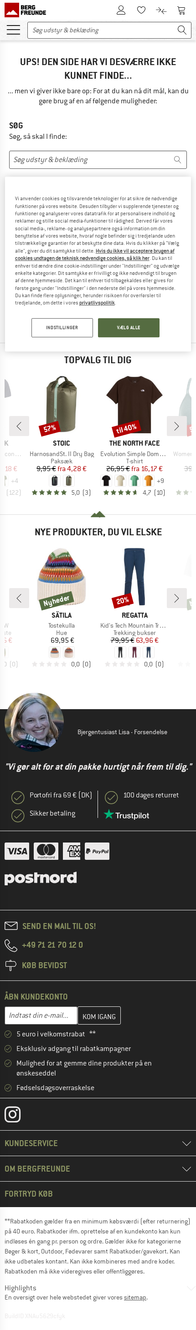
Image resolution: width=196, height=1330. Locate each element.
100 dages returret (151, 795)
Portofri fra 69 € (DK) (61, 795)
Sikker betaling (52, 813)
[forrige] (19, 426)
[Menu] (13, 29)
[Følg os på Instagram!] (19, 1116)
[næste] (177, 426)
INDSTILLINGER (62, 327)
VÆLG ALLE (128, 327)
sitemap (135, 1297)
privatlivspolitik (97, 303)
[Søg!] (182, 30)
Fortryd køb (29, 1193)
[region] (98, 264)
